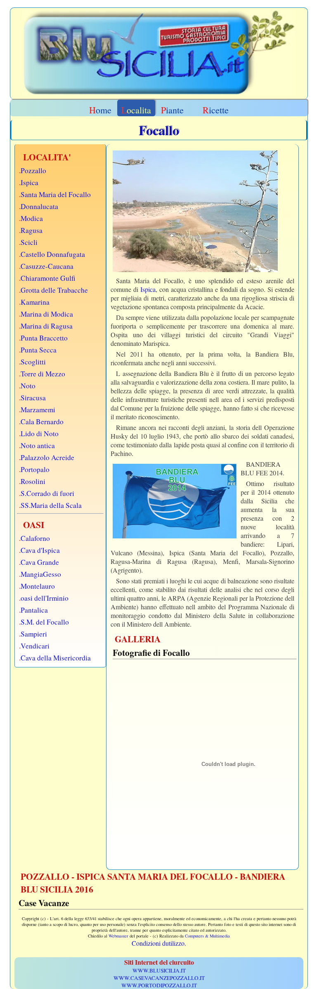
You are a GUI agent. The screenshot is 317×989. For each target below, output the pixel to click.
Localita (136, 110)
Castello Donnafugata (53, 254)
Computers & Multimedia (207, 936)
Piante (172, 110)
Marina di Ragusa (47, 326)
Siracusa (33, 397)
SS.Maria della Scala (51, 505)
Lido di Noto (40, 433)
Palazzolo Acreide (47, 457)
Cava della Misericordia (56, 657)
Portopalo (35, 469)
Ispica (29, 182)
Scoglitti (33, 361)
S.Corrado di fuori (47, 493)
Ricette (216, 110)
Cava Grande (40, 562)
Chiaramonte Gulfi (48, 278)
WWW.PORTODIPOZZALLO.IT (159, 985)
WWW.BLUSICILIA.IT (159, 970)
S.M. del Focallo (45, 622)
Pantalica (34, 610)
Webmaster (118, 936)
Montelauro (38, 586)
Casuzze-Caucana (47, 266)
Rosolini (33, 481)
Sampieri (34, 634)
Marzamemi (38, 409)
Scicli (29, 242)
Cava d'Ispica (40, 550)
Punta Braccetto (44, 338)
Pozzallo (33, 170)
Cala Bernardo (42, 421)
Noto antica (38, 445)
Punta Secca (39, 350)
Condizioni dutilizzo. (159, 943)
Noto (28, 385)
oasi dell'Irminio (45, 598)
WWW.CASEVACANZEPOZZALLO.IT (159, 978)
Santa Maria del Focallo (56, 194)
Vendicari (35, 646)
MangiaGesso (41, 574)
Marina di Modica (47, 314)
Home (100, 110)
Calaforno (35, 538)
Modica (32, 218)
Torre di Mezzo (43, 373)
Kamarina (35, 302)
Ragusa (32, 230)
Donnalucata (39, 206)
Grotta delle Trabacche (54, 290)
